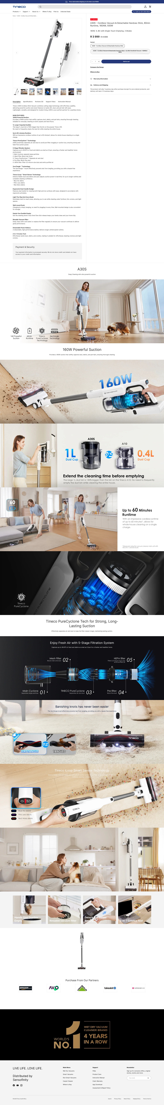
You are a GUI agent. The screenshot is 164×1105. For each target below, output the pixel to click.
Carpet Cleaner (68, 1081)
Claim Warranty (97, 1081)
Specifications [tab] (28, 101)
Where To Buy (47, 11)
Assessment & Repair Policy (101, 1088)
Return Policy (127, 1098)
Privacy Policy (117, 1098)
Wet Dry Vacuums (68, 1071)
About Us (35, 11)
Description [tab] (17, 101)
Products (16, 11)
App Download (97, 1084)
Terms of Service (147, 1098)
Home (14, 16)
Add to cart (126, 61)
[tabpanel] (47, 172)
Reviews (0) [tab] (39, 101)
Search (109, 1098)
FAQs (94, 1071)
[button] (150, 7)
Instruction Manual (98, 1078)
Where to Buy (67, 1084)
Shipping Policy (136, 1098)
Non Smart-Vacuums (69, 1078)
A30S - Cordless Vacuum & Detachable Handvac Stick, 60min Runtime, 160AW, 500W (27, 16)
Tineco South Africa (21, 1098)
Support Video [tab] (51, 101)
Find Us (56, 11)
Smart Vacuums (68, 1074)
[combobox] (84, 7)
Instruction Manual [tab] (64, 101)
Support (25, 11)
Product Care (97, 1074)
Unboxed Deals (65, 11)
